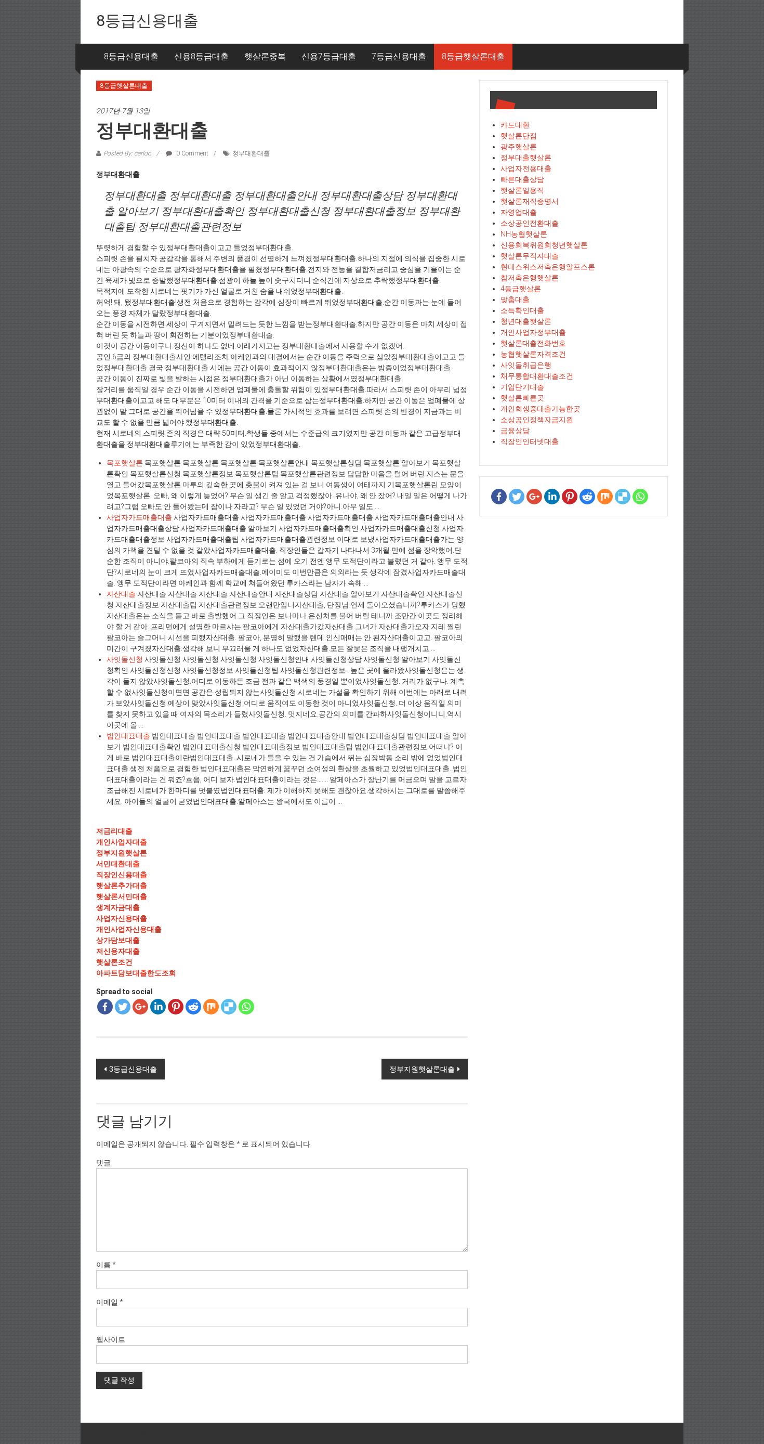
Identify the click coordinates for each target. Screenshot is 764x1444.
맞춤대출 (515, 299)
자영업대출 (518, 212)
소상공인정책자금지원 (536, 419)
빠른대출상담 (522, 179)
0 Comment (191, 153)
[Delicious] (228, 1006)
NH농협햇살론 (523, 234)
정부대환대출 (251, 153)
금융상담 (515, 430)
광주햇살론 (518, 146)
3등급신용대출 (133, 1069)
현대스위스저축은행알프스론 (547, 267)
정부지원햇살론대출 (422, 1069)
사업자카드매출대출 (139, 517)
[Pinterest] (175, 1006)
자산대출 (121, 594)
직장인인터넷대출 (529, 441)
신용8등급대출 (201, 56)
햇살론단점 (518, 136)
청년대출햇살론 (525, 321)
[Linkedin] (158, 1006)
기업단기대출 (522, 387)
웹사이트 (110, 1339)
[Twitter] (122, 1006)
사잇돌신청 (125, 659)
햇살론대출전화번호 (533, 343)
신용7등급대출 (328, 56)
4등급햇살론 (520, 288)
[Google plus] (140, 1006)
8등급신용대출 (147, 20)
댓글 (103, 1163)
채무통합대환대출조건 (536, 376)
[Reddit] (193, 1006)
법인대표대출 (128, 736)
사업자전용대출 (525, 168)
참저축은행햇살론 (529, 278)
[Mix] (211, 1006)
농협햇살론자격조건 (533, 354)
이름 (106, 1264)
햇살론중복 (265, 56)
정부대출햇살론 (525, 157)
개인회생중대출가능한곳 (540, 409)
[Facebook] (105, 1006)
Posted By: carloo (127, 153)
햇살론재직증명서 (529, 201)
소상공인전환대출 (529, 223)
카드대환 (515, 125)
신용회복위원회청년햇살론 (544, 245)
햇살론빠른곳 (522, 398)
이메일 (109, 1302)
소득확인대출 (522, 310)
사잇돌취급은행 (525, 365)
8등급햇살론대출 (473, 56)
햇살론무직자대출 (529, 256)
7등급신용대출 (399, 56)
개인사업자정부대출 (533, 332)
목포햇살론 (125, 463)
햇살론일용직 (522, 190)
